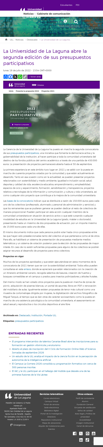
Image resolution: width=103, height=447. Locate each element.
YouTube (94, 432)
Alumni (85, 401)
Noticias (28, 13)
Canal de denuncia (85, 426)
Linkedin (82, 439)
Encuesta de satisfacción (85, 408)
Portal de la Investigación (51, 414)
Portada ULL (50, 315)
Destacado (32, 40)
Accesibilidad (85, 420)
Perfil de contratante (85, 398)
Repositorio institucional (51, 420)
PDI (77, 5)
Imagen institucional (85, 423)
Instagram (88, 432)
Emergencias (19, 425)
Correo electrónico (52, 398)
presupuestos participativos (24, 153)
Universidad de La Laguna (18, 396)
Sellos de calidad (85, 411)
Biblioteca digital (51, 411)
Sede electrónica (51, 408)
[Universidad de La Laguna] (32, 17)
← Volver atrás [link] (35, 77)
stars (23, 434)
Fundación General (85, 404)
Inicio (6, 39)
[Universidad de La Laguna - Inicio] (32, 10)
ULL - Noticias (16, 40)
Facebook (75, 432)
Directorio (51, 417)
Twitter (82, 432)
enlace (27, 269)
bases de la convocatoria (20, 201)
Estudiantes (66, 5)
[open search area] (76, 22)
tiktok (88, 439)
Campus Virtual (51, 401)
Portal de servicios (51, 404)
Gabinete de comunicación (53, 13)
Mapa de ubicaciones (51, 423)
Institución (37, 315)
